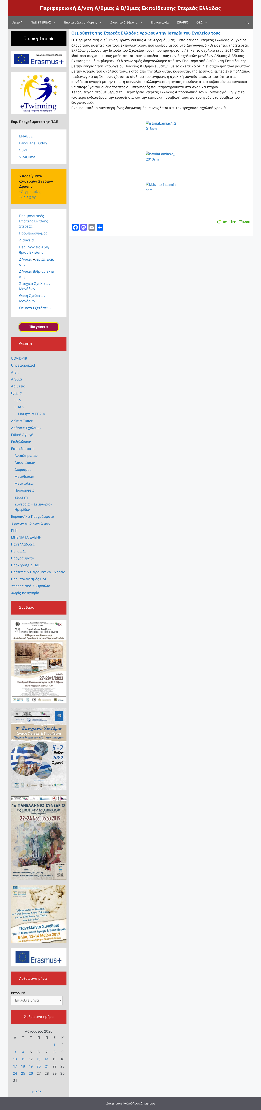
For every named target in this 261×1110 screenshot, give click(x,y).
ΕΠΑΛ (19, 407)
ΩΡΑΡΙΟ (182, 22)
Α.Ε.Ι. (15, 372)
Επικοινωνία (160, 22)
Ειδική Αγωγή (22, 435)
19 (31, 1066)
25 (23, 1073)
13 (39, 1059)
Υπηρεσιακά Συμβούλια (30, 586)
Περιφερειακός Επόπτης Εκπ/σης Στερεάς (33, 221)
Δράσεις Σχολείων (26, 428)
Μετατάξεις (24, 483)
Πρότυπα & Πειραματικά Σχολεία (38, 572)
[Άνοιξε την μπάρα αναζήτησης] (247, 22)
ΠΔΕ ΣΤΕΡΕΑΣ (41, 22)
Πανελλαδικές (23, 544)
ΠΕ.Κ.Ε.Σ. (18, 551)
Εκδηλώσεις (21, 442)
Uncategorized (23, 365)
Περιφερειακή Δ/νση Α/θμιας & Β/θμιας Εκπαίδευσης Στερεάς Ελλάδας (130, 8)
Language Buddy (33, 143)
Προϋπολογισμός (33, 233)
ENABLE (26, 136)
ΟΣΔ (199, 22)
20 (38, 1066)
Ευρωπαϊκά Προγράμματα (32, 516)
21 (47, 1066)
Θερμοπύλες (31, 192)
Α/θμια (16, 379)
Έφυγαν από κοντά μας (30, 523)
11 (23, 1059)
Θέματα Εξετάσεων (35, 308)
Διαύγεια (26, 240)
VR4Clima (27, 157)
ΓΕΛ (17, 400)
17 (15, 1066)
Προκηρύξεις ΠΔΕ (25, 565)
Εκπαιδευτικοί (22, 449)
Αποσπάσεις (24, 463)
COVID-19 (19, 358)
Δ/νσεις (26, 259)
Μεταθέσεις (24, 476)
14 (47, 1059)
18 (23, 1066)
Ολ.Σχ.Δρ (28, 197)
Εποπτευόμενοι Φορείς (80, 22)
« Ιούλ (37, 1092)
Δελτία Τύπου (22, 421)
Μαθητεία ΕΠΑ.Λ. (32, 414)
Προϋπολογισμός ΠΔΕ (29, 579)
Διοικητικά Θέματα (124, 22)
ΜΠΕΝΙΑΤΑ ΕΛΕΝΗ (26, 537)
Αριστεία (18, 386)
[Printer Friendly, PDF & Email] (233, 221)
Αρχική (17, 22)
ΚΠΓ (14, 530)
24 (15, 1073)
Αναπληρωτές (26, 456)
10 (15, 1059)
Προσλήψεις (24, 490)
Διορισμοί (22, 469)
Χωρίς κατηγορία (25, 593)
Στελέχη (21, 497)
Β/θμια (16, 393)
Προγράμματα (22, 558)
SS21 (23, 150)
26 (31, 1073)
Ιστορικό (18, 993)
